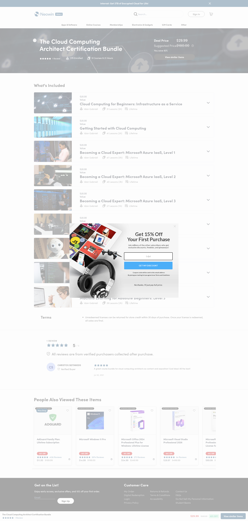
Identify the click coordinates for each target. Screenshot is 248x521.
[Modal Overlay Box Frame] (124, 260)
